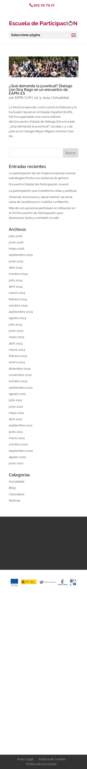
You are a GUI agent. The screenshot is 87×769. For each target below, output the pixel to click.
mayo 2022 (16, 413)
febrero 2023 (18, 356)
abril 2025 (16, 267)
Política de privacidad (41, 764)
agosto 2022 (17, 394)
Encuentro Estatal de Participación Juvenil (39, 184)
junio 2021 (16, 432)
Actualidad (60, 97)
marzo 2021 (17, 438)
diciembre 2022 (20, 368)
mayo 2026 (16, 248)
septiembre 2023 (21, 311)
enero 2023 (17, 362)
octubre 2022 (18, 381)
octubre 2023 (18, 305)
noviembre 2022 (20, 375)
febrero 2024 (18, 299)
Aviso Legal (25, 759)
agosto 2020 (17, 457)
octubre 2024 (18, 274)
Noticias (14, 500)
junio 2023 (16, 330)
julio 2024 (15, 280)
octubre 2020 (18, 444)
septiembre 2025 (21, 255)
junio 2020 (16, 463)
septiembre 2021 (20, 425)
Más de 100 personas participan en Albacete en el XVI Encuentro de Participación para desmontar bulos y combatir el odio (42, 213)
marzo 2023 (17, 349)
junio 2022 (16, 406)
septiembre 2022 (21, 387)
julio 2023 (15, 324)
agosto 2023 (17, 318)
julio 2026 (16, 236)
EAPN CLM (23, 97)
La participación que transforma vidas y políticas (43, 190)
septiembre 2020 (21, 451)
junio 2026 (16, 242)
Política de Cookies (52, 759)
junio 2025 (16, 261)
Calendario (16, 494)
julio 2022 (15, 400)
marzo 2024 (17, 293)
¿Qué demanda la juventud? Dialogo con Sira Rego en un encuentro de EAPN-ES (40, 90)
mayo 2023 (16, 337)
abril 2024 (16, 286)
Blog (12, 488)
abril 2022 (16, 419)
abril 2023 (16, 343)
